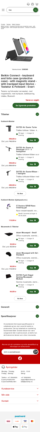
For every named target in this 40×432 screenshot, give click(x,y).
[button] (19, 49)
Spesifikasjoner (8, 316)
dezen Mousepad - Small (26, 232)
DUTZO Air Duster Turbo (26, 127)
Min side (5, 394)
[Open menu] (3, 10)
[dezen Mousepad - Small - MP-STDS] (9, 234)
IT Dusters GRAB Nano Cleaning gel (25, 206)
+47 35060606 (26, 377)
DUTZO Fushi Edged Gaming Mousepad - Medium (24, 277)
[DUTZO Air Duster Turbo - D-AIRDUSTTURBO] (9, 128)
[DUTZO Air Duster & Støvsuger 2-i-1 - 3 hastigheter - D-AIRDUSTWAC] (9, 149)
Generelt (5, 306)
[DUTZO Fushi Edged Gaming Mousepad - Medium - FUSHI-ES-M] (9, 276)
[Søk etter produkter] (35, 10)
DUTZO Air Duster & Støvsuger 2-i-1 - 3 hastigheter (24, 149)
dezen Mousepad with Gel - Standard (27, 254)
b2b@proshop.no (27, 382)
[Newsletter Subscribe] (35, 351)
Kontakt (5, 400)
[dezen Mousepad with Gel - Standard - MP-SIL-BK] (9, 254)
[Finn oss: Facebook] (20, 358)
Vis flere (20, 193)
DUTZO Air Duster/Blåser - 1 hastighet (27, 172)
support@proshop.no (28, 379)
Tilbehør (5, 114)
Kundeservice (8, 388)
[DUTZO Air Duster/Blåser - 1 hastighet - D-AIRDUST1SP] (9, 173)
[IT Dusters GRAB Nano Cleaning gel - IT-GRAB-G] (9, 207)
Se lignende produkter (26, 105)
